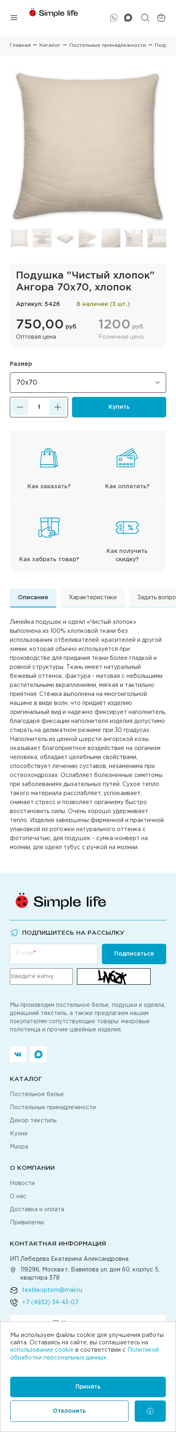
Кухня (18, 1133)
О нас (18, 1196)
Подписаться (134, 954)
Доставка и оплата (37, 1209)
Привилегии (27, 1222)
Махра (19, 1146)
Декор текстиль (33, 1120)
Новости (22, 1183)
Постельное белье (37, 1094)
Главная (20, 45)
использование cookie (42, 1350)
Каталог (50, 45)
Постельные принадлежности (107, 45)
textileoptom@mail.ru (52, 1290)
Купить (119, 407)
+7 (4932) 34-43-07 (50, 1302)
